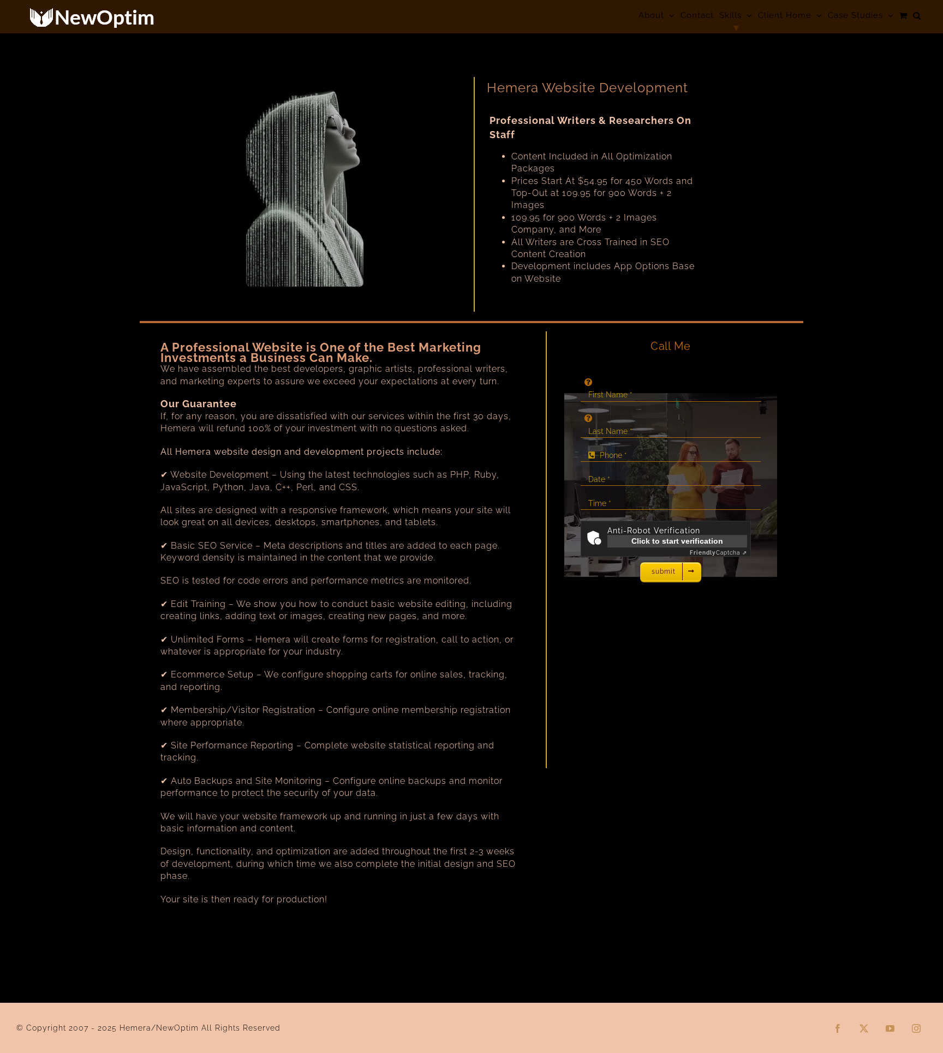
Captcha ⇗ (718, 553)
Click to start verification (677, 541)
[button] (917, 15)
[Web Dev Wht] (304, 82)
